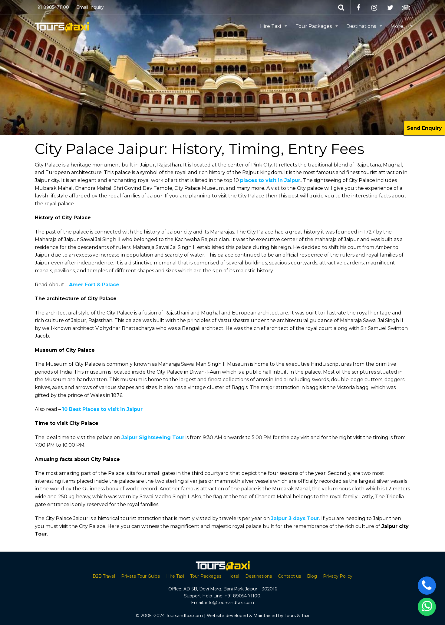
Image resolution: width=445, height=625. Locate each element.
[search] (342, 7)
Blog (312, 576)
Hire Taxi (271, 26)
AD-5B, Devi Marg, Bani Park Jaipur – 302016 (230, 589)
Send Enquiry (424, 128)
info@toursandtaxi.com (229, 602)
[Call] (427, 585)
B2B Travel (104, 576)
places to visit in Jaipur (270, 180)
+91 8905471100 (52, 7)
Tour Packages (314, 26)
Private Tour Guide (140, 576)
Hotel (233, 576)
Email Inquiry (90, 7)
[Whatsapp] (427, 607)
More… (399, 26)
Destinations (361, 26)
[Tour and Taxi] (62, 26)
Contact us (289, 576)
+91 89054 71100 (242, 596)
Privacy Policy (337, 576)
